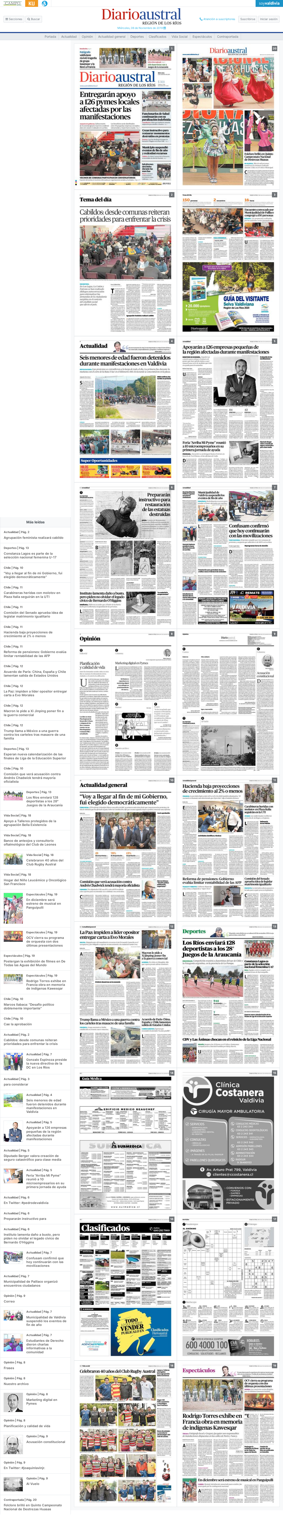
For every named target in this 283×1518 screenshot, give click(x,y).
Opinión (87, 36)
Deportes (137, 36)
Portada (50, 36)
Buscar (35, 19)
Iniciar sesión (268, 19)
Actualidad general (111, 36)
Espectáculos (202, 36)
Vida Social (179, 36)
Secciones (15, 19)
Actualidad (69, 36)
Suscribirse (247, 19)
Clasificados (157, 36)
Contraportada (227, 36)
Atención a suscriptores (219, 19)
